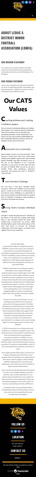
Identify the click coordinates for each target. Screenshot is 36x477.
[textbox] (18, 130)
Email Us (17, 457)
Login (18, 473)
